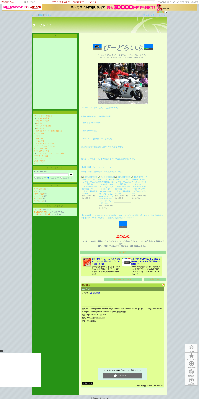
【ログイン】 (162, 15)
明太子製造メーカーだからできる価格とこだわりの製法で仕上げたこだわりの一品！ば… (106, 261)
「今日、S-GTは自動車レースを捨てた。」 (98, 139)
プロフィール (49, 15)
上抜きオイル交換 (42, 118)
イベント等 (38, 199)
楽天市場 (194, 2)
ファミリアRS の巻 (41, 151)
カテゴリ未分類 (39, 189)
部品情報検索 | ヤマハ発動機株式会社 (96, 116)
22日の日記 (86, 289)
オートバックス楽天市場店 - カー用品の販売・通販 (101, 172)
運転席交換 (40, 128)
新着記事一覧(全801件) (123, 279)
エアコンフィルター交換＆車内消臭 (49, 131)
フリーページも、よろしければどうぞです (102, 108)
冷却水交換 (40, 141)
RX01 (38, 136)
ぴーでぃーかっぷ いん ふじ (45, 146)
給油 (35, 191)
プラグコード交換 (42, 121)
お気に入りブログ (55, 206)
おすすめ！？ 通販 (41, 156)
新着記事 (191, 376)
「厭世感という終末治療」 (91, 123)
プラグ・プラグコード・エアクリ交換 (50, 153)
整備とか (39, 138)
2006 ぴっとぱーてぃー (42, 158)
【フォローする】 (149, 15)
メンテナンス (38, 196)
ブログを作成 (184, 2)
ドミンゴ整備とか (40, 148)
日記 (41, 15)
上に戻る (191, 384)
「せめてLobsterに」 (89, 131)
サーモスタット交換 (43, 126)
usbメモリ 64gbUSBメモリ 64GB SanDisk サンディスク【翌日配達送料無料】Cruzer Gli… (145, 261)
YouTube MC (39, 201)
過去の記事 (191, 367)
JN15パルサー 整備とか (43, 116)
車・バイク (31, 2)
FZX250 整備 (39, 133)
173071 (160, 12)
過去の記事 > (155, 279)
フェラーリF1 (39, 163)
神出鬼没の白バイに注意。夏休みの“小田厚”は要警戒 (102, 147)
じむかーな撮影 (39, 161)
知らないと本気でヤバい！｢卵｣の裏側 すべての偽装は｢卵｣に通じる (108, 159)
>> (166, 2)
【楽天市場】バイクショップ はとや (96, 167)
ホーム (35, 15)
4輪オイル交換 (39, 194)
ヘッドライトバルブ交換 (45, 143)
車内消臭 (39, 123)
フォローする (191, 359)
